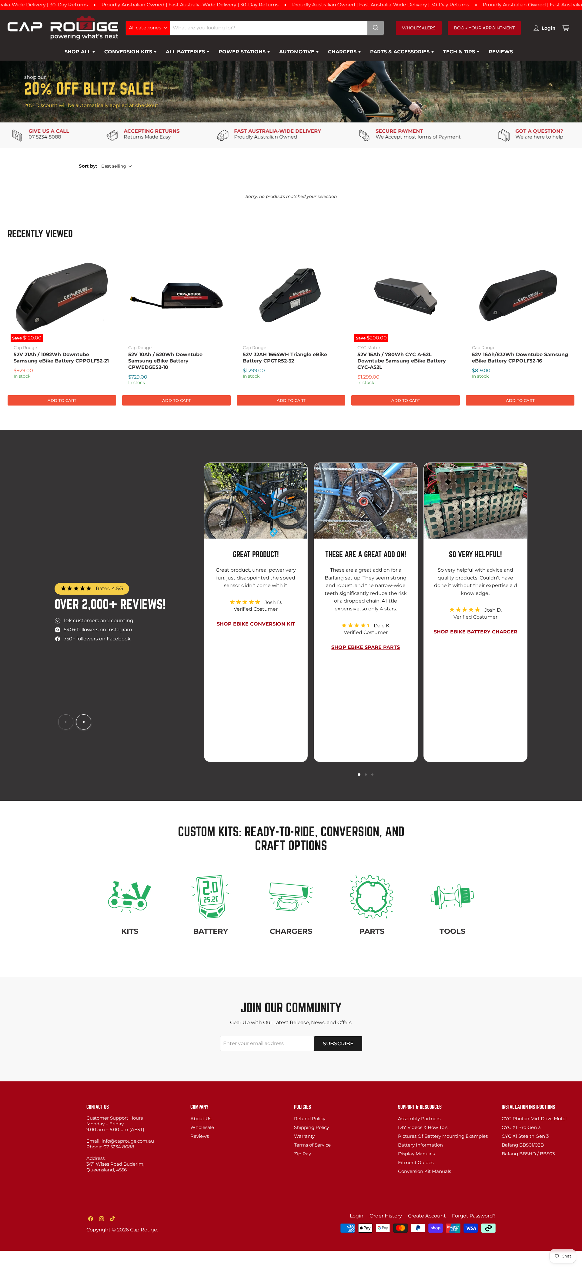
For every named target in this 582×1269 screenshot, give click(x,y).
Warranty (304, 1136)
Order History (386, 1216)
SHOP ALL (78, 52)
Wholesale (202, 1127)
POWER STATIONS (243, 52)
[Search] (375, 28)
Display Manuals (416, 1154)
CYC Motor (368, 347)
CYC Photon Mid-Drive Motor (534, 1118)
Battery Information (420, 1145)
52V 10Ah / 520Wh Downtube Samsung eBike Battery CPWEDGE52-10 (165, 361)
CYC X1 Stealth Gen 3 (525, 1136)
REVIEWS (501, 52)
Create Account (427, 1216)
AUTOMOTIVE (297, 52)
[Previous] (65, 722)
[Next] (83, 722)
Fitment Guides (415, 1162)
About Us (200, 1118)
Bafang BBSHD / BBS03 (528, 1154)
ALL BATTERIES (186, 52)
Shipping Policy (311, 1127)
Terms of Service (312, 1145)
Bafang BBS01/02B (523, 1145)
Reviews (199, 1136)
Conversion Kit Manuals (424, 1171)
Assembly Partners (419, 1118)
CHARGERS (343, 52)
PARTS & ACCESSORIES (400, 52)
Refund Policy (309, 1118)
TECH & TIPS (460, 52)
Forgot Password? (474, 1216)
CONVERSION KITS (129, 52)
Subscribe (338, 1043)
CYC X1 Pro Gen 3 (521, 1127)
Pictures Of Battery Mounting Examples (443, 1136)
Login (356, 1216)
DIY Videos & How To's (422, 1127)
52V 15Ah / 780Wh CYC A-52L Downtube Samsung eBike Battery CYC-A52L (401, 361)
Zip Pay (302, 1154)
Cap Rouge (25, 347)
